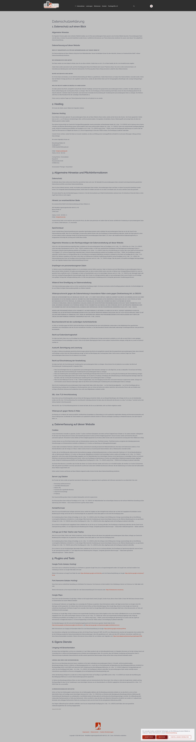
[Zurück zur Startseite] (51, 6)
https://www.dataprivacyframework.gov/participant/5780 (127, 636)
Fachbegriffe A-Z (113, 6)
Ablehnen (162, 737)
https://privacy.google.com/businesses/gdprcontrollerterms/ (67, 625)
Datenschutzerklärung (171, 733)
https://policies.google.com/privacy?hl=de (115, 628)
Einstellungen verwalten (180, 737)
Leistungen (89, 6)
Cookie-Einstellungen (106, 732)
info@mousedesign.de (61, 151)
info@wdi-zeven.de (60, 217)
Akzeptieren (149, 737)
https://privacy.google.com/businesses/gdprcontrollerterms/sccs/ (102, 625)
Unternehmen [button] (81, 6)
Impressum (86, 732)
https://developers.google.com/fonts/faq (91, 573)
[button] (134, 6)
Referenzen (97, 6)
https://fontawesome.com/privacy (114, 589)
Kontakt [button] (104, 6)
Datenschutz (95, 732)
